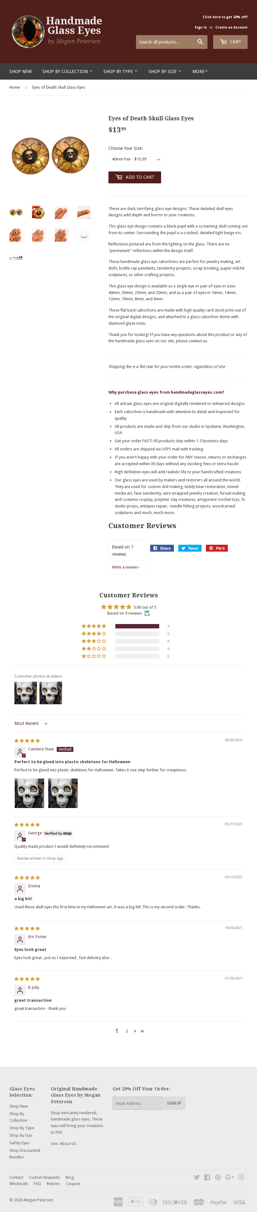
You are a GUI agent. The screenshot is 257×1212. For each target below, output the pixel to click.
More (198, 71)
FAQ (37, 1183)
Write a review (124, 567)
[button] (94, 626)
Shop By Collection (65, 71)
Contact (16, 1177)
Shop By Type (118, 71)
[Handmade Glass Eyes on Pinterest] (218, 1178)
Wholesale (18, 1183)
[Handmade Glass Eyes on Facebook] (207, 1178)
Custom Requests (44, 1177)
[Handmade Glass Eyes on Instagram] (241, 1178)
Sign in (201, 27)
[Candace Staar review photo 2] (63, 793)
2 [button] (127, 1031)
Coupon (73, 1183)
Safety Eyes (19, 1143)
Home (14, 87)
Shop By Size (163, 71)
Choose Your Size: (125, 148)
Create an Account (231, 27)
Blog (70, 1177)
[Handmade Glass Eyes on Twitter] (197, 1178)
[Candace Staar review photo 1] (29, 793)
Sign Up (174, 1103)
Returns (53, 1183)
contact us (198, 340)
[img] (27, 740)
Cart (235, 41)
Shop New (20, 71)
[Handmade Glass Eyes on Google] (229, 1178)
